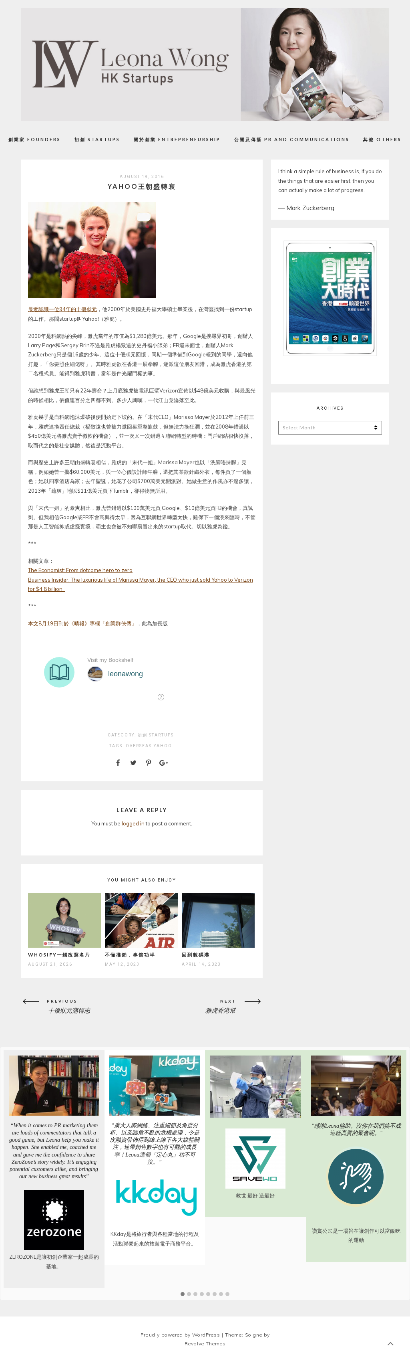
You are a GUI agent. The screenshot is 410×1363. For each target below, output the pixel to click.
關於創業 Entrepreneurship (177, 139)
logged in (133, 823)
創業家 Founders (34, 139)
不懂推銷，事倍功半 (130, 955)
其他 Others (382, 139)
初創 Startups (97, 139)
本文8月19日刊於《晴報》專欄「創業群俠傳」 (82, 623)
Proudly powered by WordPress (180, 1335)
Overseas (139, 746)
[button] (182, 1294)
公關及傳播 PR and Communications (292, 139)
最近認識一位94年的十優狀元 (62, 309)
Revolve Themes (205, 1344)
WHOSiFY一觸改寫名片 (59, 955)
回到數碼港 (196, 955)
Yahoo (163, 746)
